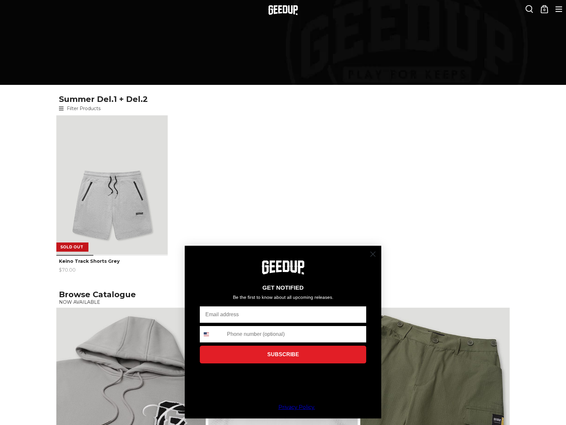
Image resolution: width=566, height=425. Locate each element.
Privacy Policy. (296, 407)
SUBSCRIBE (283, 354)
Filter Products (84, 108)
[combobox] (212, 334)
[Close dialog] (373, 254)
